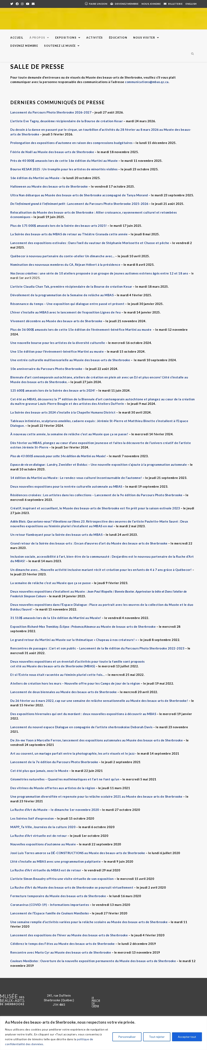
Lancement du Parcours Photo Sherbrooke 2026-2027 (50, 112)
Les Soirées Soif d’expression (32, 818)
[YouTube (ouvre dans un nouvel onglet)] (28, 4)
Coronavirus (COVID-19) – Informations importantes (49, 904)
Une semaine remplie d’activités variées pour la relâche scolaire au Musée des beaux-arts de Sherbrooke (89, 922)
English (191, 3)
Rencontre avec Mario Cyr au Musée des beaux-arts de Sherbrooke (60, 952)
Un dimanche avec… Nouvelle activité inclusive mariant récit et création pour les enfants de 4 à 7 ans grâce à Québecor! (101, 569)
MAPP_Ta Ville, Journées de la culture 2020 (42, 827)
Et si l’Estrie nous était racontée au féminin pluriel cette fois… (57, 674)
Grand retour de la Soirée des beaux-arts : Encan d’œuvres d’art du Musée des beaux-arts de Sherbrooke (89, 543)
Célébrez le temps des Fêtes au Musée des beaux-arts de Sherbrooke (62, 943)
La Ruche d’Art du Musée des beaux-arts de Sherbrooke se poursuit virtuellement (71, 887)
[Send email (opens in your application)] (33, 4)
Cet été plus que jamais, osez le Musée (39, 770)
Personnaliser (127, 1036)
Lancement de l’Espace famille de (49, 913)
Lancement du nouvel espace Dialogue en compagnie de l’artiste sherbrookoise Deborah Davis (81, 727)
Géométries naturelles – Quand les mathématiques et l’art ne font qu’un (64, 779)
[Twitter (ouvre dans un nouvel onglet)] (12, 4)
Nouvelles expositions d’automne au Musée (43, 844)
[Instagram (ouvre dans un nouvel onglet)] (22, 4)
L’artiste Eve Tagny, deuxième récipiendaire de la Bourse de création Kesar (66, 121)
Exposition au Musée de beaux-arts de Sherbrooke (83, 626)
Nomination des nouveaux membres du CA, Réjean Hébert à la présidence (65, 264)
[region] (103, 1033)
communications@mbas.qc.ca (147, 82)
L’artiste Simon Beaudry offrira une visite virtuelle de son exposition (62, 878)
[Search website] (192, 54)
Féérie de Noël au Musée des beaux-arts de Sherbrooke (52, 152)
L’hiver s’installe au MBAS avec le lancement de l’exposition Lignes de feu (65, 312)
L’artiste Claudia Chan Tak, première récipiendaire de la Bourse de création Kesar (71, 286)
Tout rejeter (157, 1036)
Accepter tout (187, 1036)
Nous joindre (151, 3)
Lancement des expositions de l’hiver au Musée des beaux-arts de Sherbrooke (69, 935)
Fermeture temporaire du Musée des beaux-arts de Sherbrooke (58, 896)
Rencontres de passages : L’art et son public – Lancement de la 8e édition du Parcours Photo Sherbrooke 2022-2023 (97, 648)
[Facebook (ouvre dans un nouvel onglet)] (17, 4)
